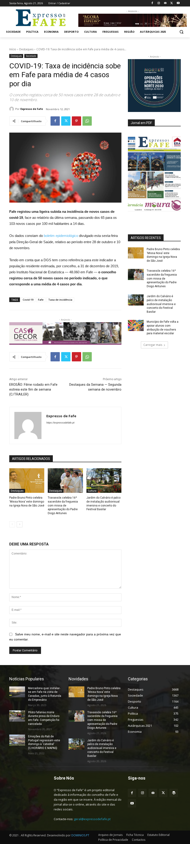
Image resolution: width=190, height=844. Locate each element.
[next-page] (19, 524)
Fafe (41, 299)
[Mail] (165, 3)
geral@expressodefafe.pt (92, 819)
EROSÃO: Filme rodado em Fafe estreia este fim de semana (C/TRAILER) (33, 389)
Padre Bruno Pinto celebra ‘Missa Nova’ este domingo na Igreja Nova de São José (26, 501)
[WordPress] (174, 793)
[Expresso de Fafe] (12, 109)
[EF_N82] (154, 174)
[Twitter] (171, 3)
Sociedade (31, 55)
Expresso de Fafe (31, 109)
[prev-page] (12, 524)
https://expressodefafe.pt (60, 422)
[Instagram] (159, 3)
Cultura (92, 490)
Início (12, 49)
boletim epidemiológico (61, 236)
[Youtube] (178, 3)
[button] (181, 31)
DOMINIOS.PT (80, 835)
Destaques (26, 49)
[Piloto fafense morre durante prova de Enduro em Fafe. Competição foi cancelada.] (17, 716)
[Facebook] (152, 3)
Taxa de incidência (60, 299)
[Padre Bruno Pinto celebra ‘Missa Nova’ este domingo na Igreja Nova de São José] (26, 480)
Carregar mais (152, 345)
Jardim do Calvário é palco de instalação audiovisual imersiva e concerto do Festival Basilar (161, 304)
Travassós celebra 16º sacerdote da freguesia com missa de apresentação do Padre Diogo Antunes (63, 505)
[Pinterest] (76, 121)
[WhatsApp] (87, 121)
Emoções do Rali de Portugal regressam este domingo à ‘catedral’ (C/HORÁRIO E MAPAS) (44, 742)
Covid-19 (28, 299)
